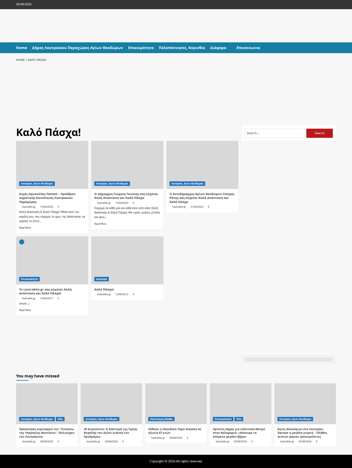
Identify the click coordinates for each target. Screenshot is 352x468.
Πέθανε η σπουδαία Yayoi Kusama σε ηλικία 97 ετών (174, 431)
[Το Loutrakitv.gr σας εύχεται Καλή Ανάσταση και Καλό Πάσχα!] (52, 260)
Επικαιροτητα (29, 279)
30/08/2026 (46, 441)
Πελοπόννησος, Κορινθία (182, 47)
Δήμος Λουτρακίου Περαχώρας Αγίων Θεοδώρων (77, 47)
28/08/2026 (240, 441)
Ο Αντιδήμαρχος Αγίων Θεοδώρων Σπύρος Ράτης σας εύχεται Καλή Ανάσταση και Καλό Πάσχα (201, 198)
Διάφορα (218, 47)
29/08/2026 (111, 441)
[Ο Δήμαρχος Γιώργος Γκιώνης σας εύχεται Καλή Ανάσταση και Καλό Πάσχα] (127, 165)
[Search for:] (275, 133)
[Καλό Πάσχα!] (127, 260)
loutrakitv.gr (29, 206)
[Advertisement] (176, 93)
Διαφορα (101, 279)
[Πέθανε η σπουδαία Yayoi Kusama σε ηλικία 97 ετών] (176, 403)
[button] (333, 47)
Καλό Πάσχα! (104, 289)
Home (21, 47)
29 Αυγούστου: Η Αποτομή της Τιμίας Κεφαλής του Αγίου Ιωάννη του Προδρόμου (110, 432)
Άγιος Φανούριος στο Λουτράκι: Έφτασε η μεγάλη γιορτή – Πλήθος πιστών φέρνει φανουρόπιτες (302, 432)
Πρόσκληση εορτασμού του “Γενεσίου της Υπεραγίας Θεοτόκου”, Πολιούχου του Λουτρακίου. (46, 432)
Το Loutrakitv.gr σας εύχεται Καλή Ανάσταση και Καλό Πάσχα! (45, 291)
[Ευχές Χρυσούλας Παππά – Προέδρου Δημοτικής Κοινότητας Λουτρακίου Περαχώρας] (52, 165)
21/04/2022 (197, 206)
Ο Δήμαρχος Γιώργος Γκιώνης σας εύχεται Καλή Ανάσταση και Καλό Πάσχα (126, 196)
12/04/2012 (121, 294)
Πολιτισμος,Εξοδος (161, 419)
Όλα (60, 419)
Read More (25, 228)
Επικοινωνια (248, 47)
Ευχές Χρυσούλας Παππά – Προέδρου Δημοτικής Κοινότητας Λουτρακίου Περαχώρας (47, 198)
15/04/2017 (46, 298)
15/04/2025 (46, 206)
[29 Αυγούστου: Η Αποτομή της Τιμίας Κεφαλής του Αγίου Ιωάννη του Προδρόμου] (111, 403)
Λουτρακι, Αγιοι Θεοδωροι (37, 183)
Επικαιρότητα (141, 47)
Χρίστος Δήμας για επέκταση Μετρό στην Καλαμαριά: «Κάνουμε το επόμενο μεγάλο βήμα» (239, 432)
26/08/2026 (304, 441)
